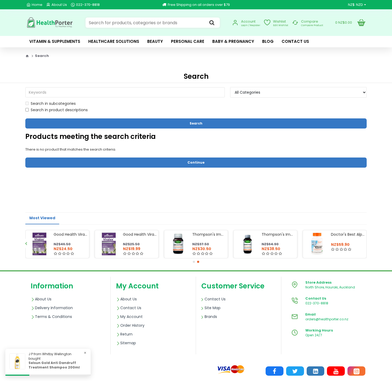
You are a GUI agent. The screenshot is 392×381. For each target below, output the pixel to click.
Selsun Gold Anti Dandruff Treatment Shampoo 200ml (54, 365)
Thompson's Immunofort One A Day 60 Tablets (209, 234)
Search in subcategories (53, 103)
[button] (26, 243)
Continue (196, 162)
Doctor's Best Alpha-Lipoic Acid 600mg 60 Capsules (348, 234)
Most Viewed (42, 218)
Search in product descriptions (59, 110)
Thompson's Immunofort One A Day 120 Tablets (278, 234)
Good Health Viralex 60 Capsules (70, 234)
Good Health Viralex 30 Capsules (140, 234)
